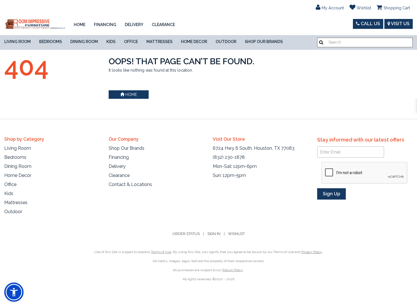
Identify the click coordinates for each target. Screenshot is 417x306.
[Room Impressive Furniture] (34, 24)
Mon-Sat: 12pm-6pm (235, 166)
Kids (110, 41)
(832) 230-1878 (229, 157)
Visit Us (400, 23)
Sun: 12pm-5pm (229, 175)
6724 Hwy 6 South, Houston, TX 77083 (253, 148)
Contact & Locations (130, 184)
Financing (105, 24)
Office (131, 41)
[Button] (321, 42)
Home (79, 24)
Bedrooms (50, 41)
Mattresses (159, 41)
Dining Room (84, 41)
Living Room (17, 41)
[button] (330, 7)
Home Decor (194, 41)
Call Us (370, 23)
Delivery (134, 24)
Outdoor (226, 41)
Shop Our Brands (264, 41)
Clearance (163, 24)
